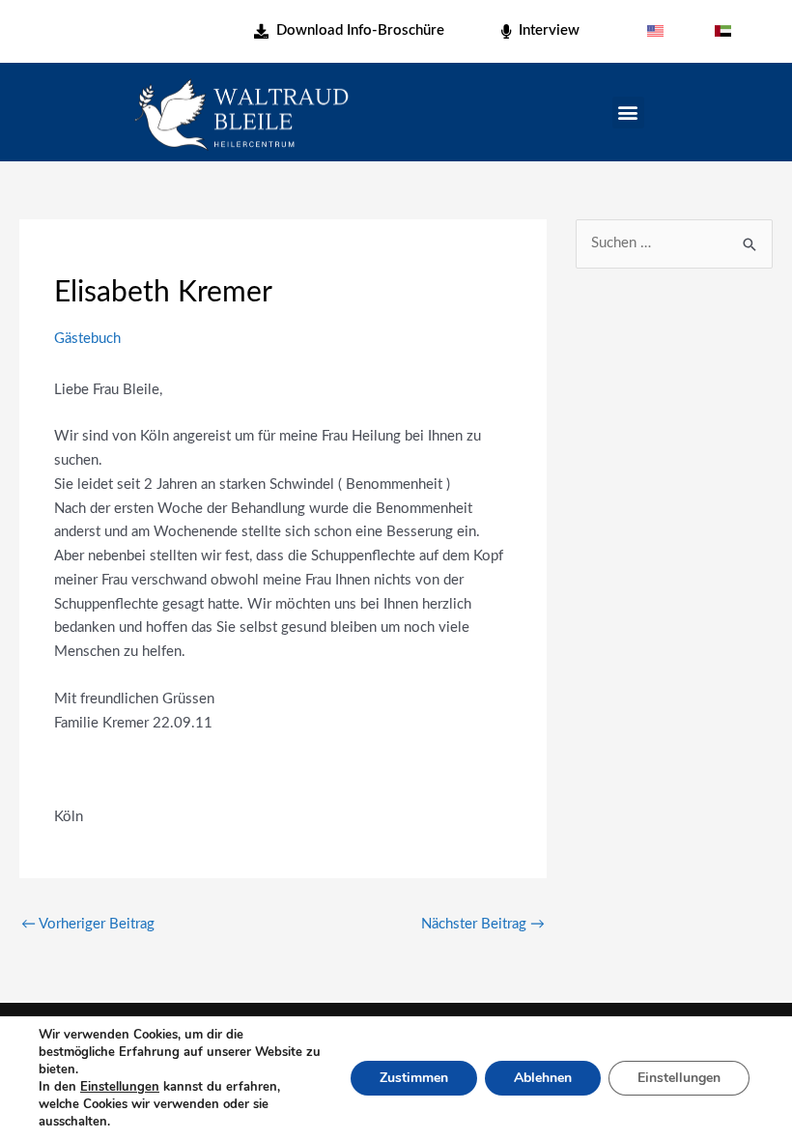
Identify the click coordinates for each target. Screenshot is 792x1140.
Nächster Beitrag (483, 924)
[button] (628, 112)
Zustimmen (414, 1078)
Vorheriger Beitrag (88, 924)
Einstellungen (119, 1087)
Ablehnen (543, 1078)
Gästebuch (87, 338)
